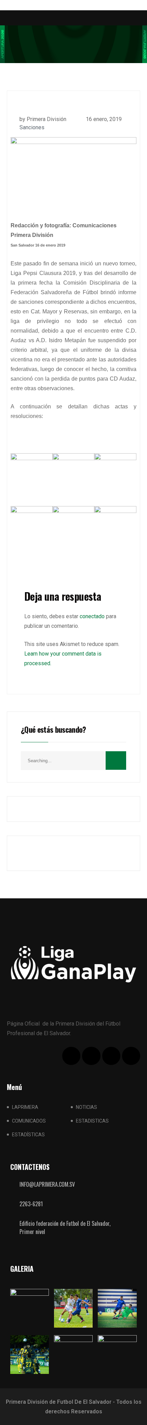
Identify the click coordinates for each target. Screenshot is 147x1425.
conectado (92, 616)
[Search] (116, 760)
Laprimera (25, 1107)
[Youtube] (111, 1056)
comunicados (29, 1121)
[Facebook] (71, 1056)
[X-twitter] (91, 1056)
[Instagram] (131, 1056)
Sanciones (31, 127)
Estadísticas (28, 1134)
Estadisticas (92, 1121)
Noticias (86, 1107)
